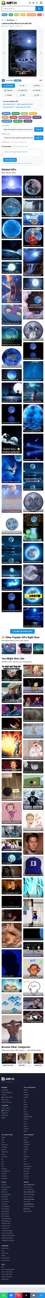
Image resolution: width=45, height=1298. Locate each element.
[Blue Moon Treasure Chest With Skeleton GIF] (33, 237)
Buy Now (26, 1176)
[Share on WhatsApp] (4, 1295)
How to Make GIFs (29, 1184)
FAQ (3, 1267)
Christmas (27, 1144)
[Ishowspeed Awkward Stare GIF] (33, 701)
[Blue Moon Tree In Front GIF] (33, 574)
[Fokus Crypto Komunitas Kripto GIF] (33, 800)
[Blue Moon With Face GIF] (33, 502)
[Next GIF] (41, 53)
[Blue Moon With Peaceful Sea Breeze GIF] (33, 351)
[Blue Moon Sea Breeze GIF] (12, 414)
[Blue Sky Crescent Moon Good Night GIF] (33, 371)
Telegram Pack (6, 1223)
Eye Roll (4, 1173)
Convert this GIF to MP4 (23, 107)
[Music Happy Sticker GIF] (33, 968)
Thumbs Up (5, 1152)
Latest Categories (7, 1092)
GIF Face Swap (6, 1187)
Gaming (26, 1114)
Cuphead (26, 1142)
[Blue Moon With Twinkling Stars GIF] (12, 207)
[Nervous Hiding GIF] (12, 915)
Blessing (26, 1171)
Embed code (6, 134)
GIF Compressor (6, 1194)
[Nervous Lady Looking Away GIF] (12, 872)
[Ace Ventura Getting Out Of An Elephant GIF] (33, 715)
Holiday (26, 1119)
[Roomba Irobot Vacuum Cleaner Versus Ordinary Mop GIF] (12, 787)
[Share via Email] (34, 1295)
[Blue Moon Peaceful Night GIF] (12, 550)
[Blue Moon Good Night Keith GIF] (33, 476)
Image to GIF (5, 1214)
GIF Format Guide (29, 1199)
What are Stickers (7, 1277)
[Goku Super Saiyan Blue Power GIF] (12, 985)
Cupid (25, 1140)
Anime (25, 1092)
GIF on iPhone (28, 1187)
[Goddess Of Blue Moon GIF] (12, 469)
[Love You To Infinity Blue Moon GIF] (12, 499)
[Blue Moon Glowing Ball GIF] (12, 229)
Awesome (27, 1156)
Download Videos (29, 1204)
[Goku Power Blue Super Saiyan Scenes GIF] (12, 744)
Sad (3, 1140)
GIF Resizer (5, 1197)
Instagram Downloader (8, 1235)
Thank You (5, 1144)
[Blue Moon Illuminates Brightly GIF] (33, 596)
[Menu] (41, 3)
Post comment (10, 160)
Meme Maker (5, 1211)
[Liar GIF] (39, 14)
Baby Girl (26, 1164)
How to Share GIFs (29, 1192)
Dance (25, 1104)
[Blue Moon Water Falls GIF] (33, 262)
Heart (25, 1152)
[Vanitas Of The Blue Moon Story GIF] (33, 206)
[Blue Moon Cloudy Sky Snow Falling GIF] (33, 284)
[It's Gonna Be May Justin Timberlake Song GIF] (12, 886)
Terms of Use (5, 1260)
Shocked (4, 1176)
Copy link (5, 125)
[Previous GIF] (4, 53)
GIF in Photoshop (28, 1189)
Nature (26, 1126)
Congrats (4, 1169)
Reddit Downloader (7, 1238)
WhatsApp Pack (6, 1221)
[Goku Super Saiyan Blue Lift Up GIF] (12, 673)
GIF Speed (4, 1204)
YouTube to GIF (6, 1226)
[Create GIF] (33, 2)
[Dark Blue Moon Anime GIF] (12, 315)
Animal (26, 1090)
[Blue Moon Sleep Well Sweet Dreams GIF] (12, 440)
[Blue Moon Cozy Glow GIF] (33, 219)
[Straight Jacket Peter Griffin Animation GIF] (33, 750)
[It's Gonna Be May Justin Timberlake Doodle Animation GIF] (33, 821)
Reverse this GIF (8, 107)
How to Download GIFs (8, 1269)
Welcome (4, 1178)
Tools (4, 1182)
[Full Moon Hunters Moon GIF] (12, 724)
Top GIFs (4, 1095)
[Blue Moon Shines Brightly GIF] (33, 617)
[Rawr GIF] (23, 14)
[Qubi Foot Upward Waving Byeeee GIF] (33, 988)
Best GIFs (27, 1209)
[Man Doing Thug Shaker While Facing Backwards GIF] (12, 1029)
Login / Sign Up (6, 1108)
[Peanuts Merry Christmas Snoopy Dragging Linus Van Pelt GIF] (33, 730)
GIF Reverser (5, 1201)
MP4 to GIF (5, 1192)
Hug (3, 1166)
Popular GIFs (5, 1279)
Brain (25, 1159)
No (2, 1159)
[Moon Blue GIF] (12, 858)
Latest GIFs (5, 1090)
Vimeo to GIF (5, 1228)
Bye (3, 1164)
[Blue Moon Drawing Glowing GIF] (12, 524)
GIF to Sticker (5, 1216)
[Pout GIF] (16, 14)
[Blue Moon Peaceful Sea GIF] (12, 602)
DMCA (3, 1255)
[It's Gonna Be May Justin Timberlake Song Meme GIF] (12, 765)
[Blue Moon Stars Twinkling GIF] (33, 528)
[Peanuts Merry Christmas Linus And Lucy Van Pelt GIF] (33, 949)
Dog (25, 1109)
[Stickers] (30, 2)
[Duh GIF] (10, 14)
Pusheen (26, 1128)
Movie (25, 1124)
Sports (25, 1131)
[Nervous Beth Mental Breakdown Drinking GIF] (33, 671)
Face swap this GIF (9, 104)
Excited (4, 1149)
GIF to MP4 (5, 1199)
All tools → (5, 1184)
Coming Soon (27, 1166)
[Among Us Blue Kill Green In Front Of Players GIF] (33, 913)
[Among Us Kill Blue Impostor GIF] (12, 902)
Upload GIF (5, 1113)
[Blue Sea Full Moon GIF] (12, 393)
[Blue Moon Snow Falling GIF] (12, 585)
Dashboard (5, 1115)
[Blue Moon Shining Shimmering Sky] (24, 648)
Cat (25, 1099)
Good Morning (6, 1171)
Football (26, 1147)
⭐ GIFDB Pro (6, 1110)
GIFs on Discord (28, 1197)
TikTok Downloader (7, 1230)
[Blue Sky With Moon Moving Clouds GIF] (12, 268)
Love (25, 1121)
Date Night (27, 1169)
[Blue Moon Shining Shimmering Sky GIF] (33, 305)
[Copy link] (41, 1295)
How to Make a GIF (7, 1274)
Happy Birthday (28, 1116)
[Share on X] (26, 1295)
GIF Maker (4, 1189)
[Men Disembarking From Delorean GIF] (33, 1017)
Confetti (26, 1149)
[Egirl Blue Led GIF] (12, 963)
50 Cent (26, 1178)
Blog (3, 1251)
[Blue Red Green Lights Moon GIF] (33, 187)
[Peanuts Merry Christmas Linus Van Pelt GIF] (33, 685)
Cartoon (26, 1097)
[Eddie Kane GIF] (31, 14)
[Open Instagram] (18, 1295)
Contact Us (5, 1253)
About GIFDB (5, 1248)
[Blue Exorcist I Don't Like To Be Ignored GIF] (33, 767)
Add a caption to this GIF (25, 104)
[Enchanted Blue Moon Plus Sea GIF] (33, 418)
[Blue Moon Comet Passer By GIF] (33, 447)
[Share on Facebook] (11, 1295)
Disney (26, 1107)
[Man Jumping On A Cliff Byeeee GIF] (12, 832)
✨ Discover (5, 1099)
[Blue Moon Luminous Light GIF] (33, 553)
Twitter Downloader (7, 1233)
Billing (3, 1118)
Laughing (4, 1147)
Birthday (26, 1095)
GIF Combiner (5, 1209)
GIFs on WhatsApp (29, 1194)
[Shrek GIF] (5, 14)
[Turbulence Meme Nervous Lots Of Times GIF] (12, 845)
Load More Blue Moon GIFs (22, 631)
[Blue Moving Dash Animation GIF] (33, 934)
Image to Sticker (6, 1218)
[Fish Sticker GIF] (12, 1004)
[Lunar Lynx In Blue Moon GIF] (12, 289)
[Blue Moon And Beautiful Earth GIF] (12, 250)
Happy (3, 1137)
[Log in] (37, 2)
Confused (4, 1156)
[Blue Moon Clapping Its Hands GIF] (33, 331)
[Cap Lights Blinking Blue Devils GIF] (33, 866)
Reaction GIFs (28, 1211)
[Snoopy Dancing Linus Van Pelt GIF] (12, 813)
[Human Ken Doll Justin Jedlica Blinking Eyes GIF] (33, 844)
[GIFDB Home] (2, 20)
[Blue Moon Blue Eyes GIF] (12, 375)
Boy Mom (26, 1173)
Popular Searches (7, 1102)
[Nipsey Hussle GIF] (33, 1003)
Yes (3, 1161)
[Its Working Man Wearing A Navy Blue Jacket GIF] (12, 693)
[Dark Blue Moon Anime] (9, 648)
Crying (3, 1154)
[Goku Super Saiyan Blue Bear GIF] (33, 887)
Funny (25, 1112)
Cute (25, 1102)
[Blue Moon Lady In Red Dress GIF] (33, 393)
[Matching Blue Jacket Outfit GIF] (12, 710)
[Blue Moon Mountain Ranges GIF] (12, 186)
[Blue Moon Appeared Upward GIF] (12, 571)
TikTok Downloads (29, 1206)
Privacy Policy (6, 1258)
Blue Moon (10, 20)
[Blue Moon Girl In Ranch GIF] (12, 336)
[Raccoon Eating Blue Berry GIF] (12, 935)
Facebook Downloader (8, 1240)
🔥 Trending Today (7, 1097)
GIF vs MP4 (27, 1201)
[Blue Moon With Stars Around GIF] (12, 358)
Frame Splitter (6, 1206)
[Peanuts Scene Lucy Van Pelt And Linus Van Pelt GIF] (33, 781)
